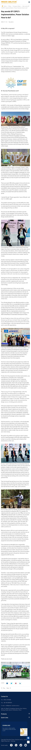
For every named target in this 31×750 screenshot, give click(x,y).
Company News (17, 6)
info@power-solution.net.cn (12, 705)
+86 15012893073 (8, 702)
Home (5, 6)
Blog (10, 6)
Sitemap (13, 741)
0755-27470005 (7, 699)
